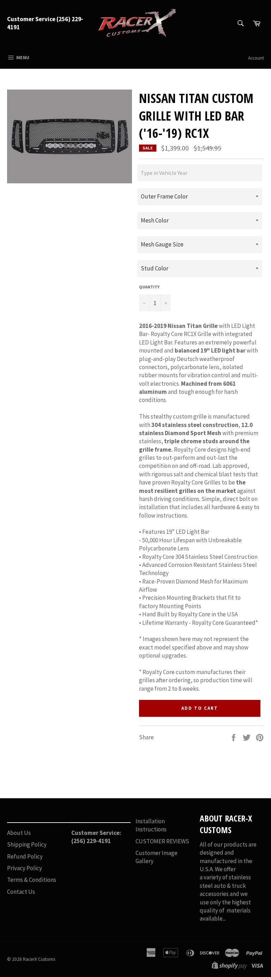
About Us (19, 833)
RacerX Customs (39, 959)
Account (256, 58)
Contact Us (21, 892)
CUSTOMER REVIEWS (162, 841)
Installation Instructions (151, 825)
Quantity (149, 286)
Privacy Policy (24, 868)
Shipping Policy (27, 844)
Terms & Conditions (31, 880)
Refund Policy (25, 856)
